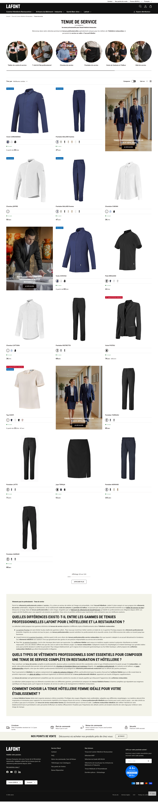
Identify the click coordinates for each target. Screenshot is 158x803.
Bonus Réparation (57, 770)
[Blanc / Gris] (114, 281)
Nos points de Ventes (58, 766)
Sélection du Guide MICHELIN (95, 759)
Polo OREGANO (110, 276)
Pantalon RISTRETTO (63, 345)
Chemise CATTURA (13, 345)
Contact (110, 1)
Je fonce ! (121, 736)
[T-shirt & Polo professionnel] (42, 52)
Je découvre (128, 147)
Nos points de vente (121, 1)
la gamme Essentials (30, 642)
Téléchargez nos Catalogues (61, 763)
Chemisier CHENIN (111, 206)
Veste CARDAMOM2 (13, 137)
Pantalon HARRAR (12, 554)
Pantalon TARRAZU (112, 415)
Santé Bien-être (73, 12)
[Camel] (72, 141)
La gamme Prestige (23, 630)
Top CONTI (10, 415)
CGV (134, 794)
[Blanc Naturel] (15, 420)
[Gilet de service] (141, 52)
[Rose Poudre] (22, 420)
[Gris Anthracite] (79, 141)
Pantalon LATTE (12, 484)
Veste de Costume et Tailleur (116, 65)
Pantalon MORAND (112, 484)
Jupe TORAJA (60, 484)
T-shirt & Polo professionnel (41, 65)
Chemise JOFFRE (12, 206)
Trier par (9, 81)
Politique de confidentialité (145, 794)
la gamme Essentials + (36, 637)
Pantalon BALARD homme (65, 137)
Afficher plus (79, 582)
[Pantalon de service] (91, 52)
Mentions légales (125, 794)
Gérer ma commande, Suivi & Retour (63, 759)
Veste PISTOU (110, 345)
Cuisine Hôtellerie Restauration (18, 12)
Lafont (86, 12)
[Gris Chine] (117, 281)
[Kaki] (61, 141)
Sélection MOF (90, 755)
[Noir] (15, 141)
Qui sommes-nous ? (12, 767)
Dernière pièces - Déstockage (95, 772)
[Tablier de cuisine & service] (17, 52)
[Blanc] (11, 141)
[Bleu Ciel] (110, 211)
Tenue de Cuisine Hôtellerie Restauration (22, 16)
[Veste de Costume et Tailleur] (116, 52)
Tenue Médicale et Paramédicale (96, 769)
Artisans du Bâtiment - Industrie (49, 12)
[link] (145, 6)
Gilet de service (141, 65)
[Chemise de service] (66, 52)
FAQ (52, 755)
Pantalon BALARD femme (65, 206)
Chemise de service (66, 65)
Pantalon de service (91, 65)
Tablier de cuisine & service (17, 65)
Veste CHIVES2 (61, 276)
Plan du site (115, 794)
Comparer (126, 81)
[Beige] (68, 141)
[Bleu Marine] (110, 281)
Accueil (8, 16)
